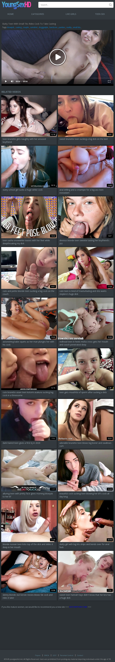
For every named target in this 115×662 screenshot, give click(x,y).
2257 (54, 655)
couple (26, 27)
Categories (37, 14)
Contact (80, 655)
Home (10, 14)
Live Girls (71, 14)
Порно (37, 655)
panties (62, 27)
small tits (76, 27)
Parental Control (66, 655)
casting (19, 27)
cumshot (33, 27)
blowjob (10, 27)
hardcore (53, 27)
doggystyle (43, 27)
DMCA (46, 655)
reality (69, 27)
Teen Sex (100, 14)
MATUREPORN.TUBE (78, 607)
